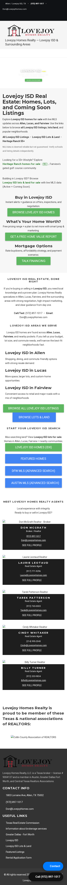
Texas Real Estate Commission (22, 823)
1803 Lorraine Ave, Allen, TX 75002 (24, 795)
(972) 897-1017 (33, 313)
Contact (55, 866)
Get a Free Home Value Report (33, 236)
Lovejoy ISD (11, 840)
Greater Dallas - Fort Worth (19, 834)
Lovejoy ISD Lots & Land (18, 846)
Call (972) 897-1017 (47, 876)
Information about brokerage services (26, 828)
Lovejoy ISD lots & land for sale (22, 182)
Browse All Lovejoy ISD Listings (33, 408)
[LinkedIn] (61, 17)
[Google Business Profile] (56, 17)
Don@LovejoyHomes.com (33, 317)
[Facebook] (44, 17)
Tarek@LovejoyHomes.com (33, 610)
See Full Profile (32, 545)
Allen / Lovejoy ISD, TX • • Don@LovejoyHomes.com (25, 6)
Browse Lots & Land (34, 417)
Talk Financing (33, 261)
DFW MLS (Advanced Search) (33, 471)
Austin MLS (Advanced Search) (35, 483)
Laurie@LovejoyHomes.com (33, 575)
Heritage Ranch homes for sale (25, 164)
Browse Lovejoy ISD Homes (33, 80)
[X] (50, 17)
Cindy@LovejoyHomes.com (33, 645)
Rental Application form (18, 857)
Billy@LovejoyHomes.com (33, 680)
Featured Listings (14, 852)
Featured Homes (33, 458)
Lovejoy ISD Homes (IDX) (33, 447)
